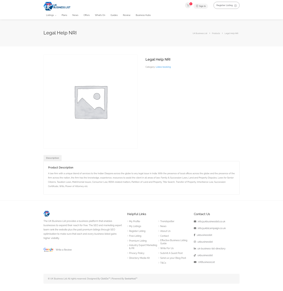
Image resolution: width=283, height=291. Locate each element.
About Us (165, 231)
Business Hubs (143, 15)
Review (126, 15)
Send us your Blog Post (173, 258)
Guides (114, 15)
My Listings (135, 226)
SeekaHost (130, 278)
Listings (50, 15)
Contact (164, 236)
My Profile (134, 221)
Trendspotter (167, 221)
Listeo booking (163, 67)
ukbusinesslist (204, 235)
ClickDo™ (105, 278)
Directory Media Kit (139, 258)
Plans (64, 15)
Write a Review (63, 249)
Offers (87, 15)
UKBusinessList (206, 262)
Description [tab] (52, 158)
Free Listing (135, 236)
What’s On (100, 15)
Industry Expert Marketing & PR (143, 247)
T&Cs (163, 262)
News (75, 15)
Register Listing (224, 5)
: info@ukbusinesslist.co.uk (210, 221)
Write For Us (167, 248)
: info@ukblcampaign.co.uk (211, 228)
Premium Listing (138, 240)
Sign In (202, 6)
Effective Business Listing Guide (173, 242)
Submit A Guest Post (171, 253)
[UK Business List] (56, 6)
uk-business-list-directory (212, 248)
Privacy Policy (136, 253)
